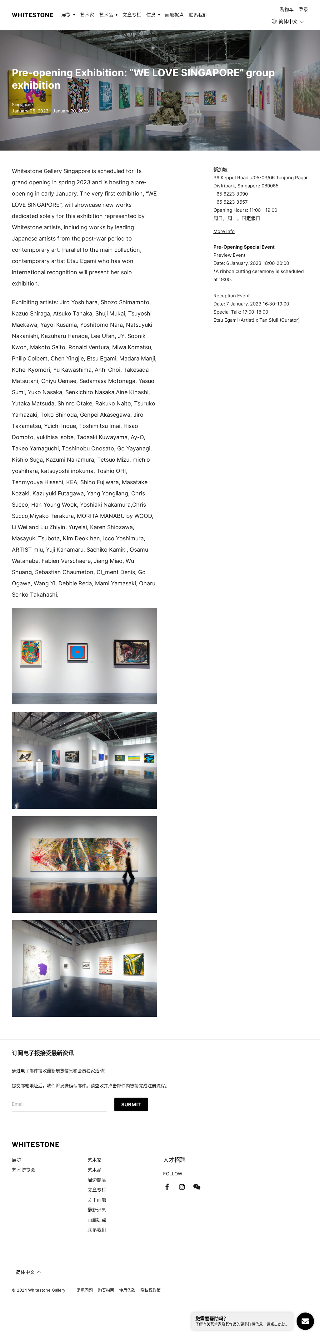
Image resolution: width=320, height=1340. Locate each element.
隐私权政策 (150, 1290)
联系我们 (198, 15)
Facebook (167, 1187)
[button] (288, 21)
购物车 (287, 9)
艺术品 (95, 1170)
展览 (16, 1160)
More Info (224, 231)
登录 (303, 9)
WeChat (197, 1187)
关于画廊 (97, 1200)
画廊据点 (174, 15)
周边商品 (97, 1180)
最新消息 (97, 1210)
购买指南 (106, 1290)
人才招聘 (174, 1160)
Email (18, 1104)
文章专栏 (131, 15)
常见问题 (85, 1290)
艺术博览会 (23, 1170)
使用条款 (127, 1290)
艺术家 (87, 15)
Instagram (182, 1187)
